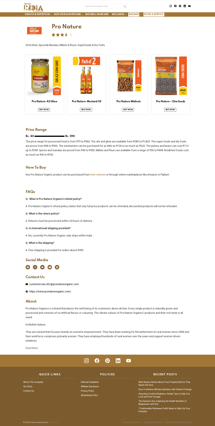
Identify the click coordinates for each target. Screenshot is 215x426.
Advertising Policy (89, 395)
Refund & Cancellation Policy (178, 422)
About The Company (33, 382)
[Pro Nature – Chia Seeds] (170, 76)
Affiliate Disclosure (90, 386)
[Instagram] (35, 267)
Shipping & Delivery (153, 422)
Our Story (27, 386)
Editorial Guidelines (90, 382)
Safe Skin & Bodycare (67, 14)
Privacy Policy (87, 391)
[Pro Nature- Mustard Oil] (86, 76)
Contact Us (28, 391)
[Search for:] (106, 6)
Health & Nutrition (37, 14)
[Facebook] (28, 267)
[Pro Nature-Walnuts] (128, 76)
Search (125, 7)
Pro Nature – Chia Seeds (170, 101)
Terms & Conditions (132, 422)
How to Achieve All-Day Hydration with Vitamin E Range (165, 389)
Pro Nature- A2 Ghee (44, 101)
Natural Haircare (97, 14)
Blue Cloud (53, 422)
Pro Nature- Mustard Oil (86, 101)
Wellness (118, 14)
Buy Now (44, 110)
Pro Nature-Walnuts (128, 101)
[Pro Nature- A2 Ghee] (44, 76)
